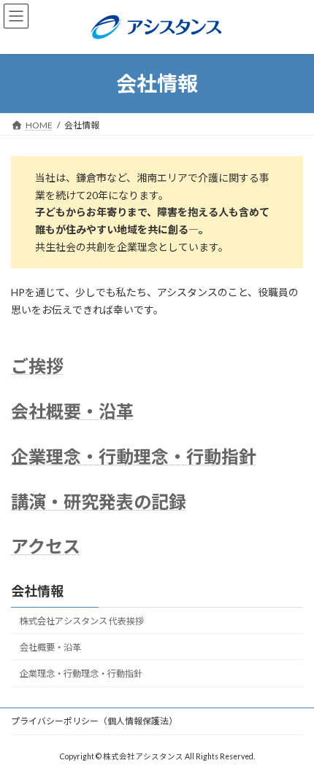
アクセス (45, 546)
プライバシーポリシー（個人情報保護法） (94, 721)
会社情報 (37, 591)
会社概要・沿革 (72, 411)
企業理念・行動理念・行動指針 (133, 456)
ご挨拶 (37, 365)
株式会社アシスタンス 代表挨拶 (82, 621)
